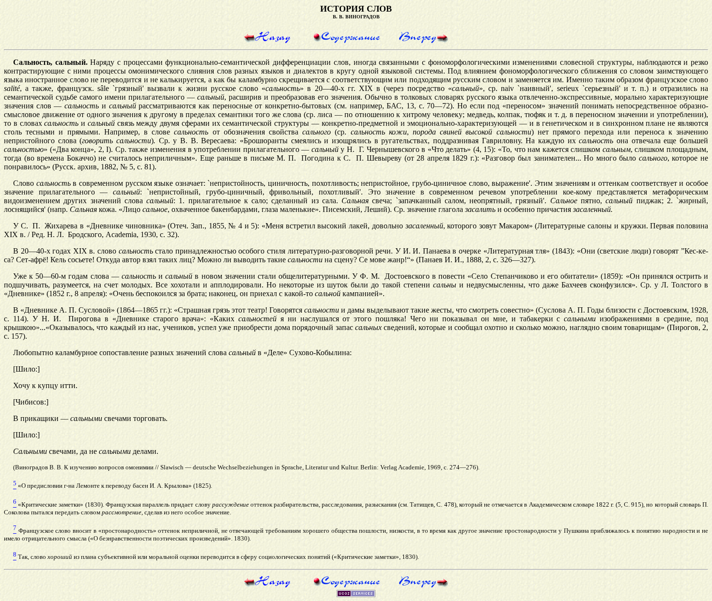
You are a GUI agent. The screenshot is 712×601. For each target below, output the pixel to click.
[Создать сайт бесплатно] (356, 594)
